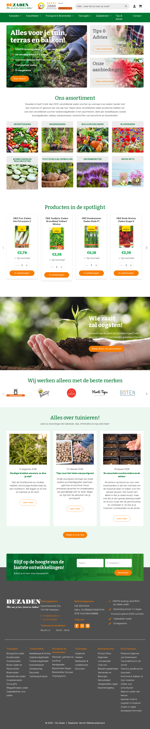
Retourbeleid (104, 680)
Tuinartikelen (32, 16)
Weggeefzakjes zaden (17, 687)
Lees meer (28, 502)
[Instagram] (82, 626)
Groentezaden (13, 661)
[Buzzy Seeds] (44, 397)
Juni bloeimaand (129, 657)
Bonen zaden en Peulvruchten (14, 667)
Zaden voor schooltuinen (127, 686)
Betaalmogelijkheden (108, 668)
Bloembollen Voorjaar (62, 672)
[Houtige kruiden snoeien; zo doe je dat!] (28, 449)
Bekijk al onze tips (75, 535)
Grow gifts (11, 684)
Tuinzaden (14, 16)
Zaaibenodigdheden (39, 657)
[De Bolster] (72, 397)
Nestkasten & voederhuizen (81, 663)
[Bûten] (128, 397)
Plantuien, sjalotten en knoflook (63, 659)
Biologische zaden (15, 653)
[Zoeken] (126, 6)
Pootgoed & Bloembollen (58, 16)
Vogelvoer (80, 653)
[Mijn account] (134, 6)
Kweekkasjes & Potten (40, 653)
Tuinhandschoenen (38, 676)
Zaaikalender (102, 16)
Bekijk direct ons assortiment (106, 348)
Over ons (102, 665)
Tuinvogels (83, 16)
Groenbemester (14, 680)
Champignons (59, 676)
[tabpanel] (75, 333)
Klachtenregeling (106, 687)
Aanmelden (123, 572)
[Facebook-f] (77, 626)
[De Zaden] (19, 6)
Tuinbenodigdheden (39, 661)
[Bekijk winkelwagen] (140, 6)
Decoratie (34, 672)
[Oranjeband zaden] (15, 397)
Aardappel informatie (131, 710)
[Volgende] (146, 248)
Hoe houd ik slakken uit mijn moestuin (132, 678)
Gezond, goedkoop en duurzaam (132, 670)
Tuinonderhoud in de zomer (131, 663)
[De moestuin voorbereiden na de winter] (122, 449)
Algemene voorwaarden (104, 659)
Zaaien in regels (128, 707)
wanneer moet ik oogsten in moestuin (131, 701)
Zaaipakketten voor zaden (16, 693)
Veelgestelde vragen (108, 684)
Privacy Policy (104, 653)
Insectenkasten (36, 665)
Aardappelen (58, 664)
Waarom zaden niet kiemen (130, 693)
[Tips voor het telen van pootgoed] (75, 449)
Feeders (79, 657)
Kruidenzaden (13, 657)
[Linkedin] (87, 626)
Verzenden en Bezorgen (104, 674)
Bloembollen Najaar (61, 668)
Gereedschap (35, 668)
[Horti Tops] (100, 397)
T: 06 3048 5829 (49, 619)
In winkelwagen (22, 273)
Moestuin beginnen (130, 653)
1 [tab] (75, 365)
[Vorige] (3, 248)
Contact (137, 16)
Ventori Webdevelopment (92, 723)
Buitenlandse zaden (15, 676)
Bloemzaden (12, 672)
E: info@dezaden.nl (50, 615)
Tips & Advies (119, 18)
